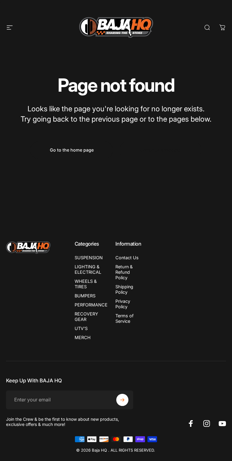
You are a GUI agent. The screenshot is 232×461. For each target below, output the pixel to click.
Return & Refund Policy (124, 272)
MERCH (83, 337)
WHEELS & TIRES (86, 284)
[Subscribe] (122, 400)
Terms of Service (124, 318)
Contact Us (127, 257)
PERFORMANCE (91, 304)
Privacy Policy (122, 304)
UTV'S (81, 328)
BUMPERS (85, 295)
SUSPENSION (89, 257)
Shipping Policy (124, 289)
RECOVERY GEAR (86, 316)
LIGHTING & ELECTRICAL (88, 269)
